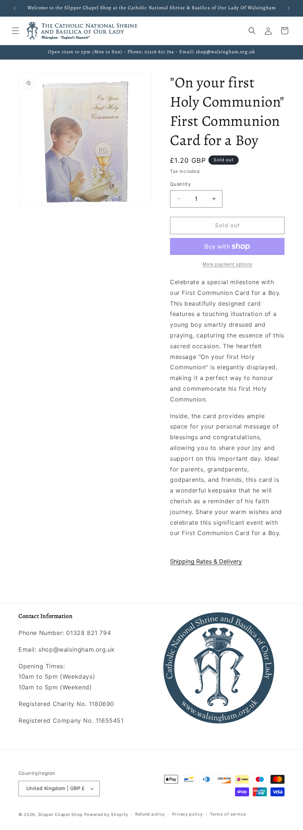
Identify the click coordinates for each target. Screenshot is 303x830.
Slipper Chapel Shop (60, 814)
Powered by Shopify (106, 814)
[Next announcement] (288, 8)
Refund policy (150, 814)
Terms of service (228, 814)
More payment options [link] (227, 264)
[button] (15, 31)
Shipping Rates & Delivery (206, 561)
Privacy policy (187, 814)
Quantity (180, 184)
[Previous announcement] (14, 8)
